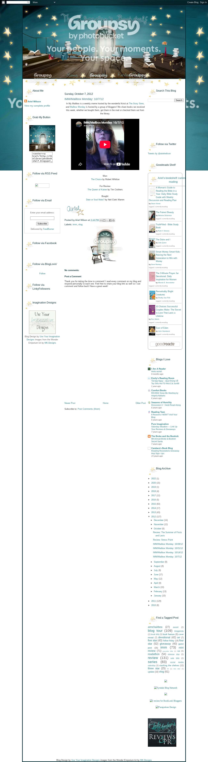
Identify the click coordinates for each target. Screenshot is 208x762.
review (153, 658)
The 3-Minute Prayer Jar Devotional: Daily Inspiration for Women (167, 276)
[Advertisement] (40, 367)
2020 (153, 483)
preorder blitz (168, 651)
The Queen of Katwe (97, 189)
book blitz (155, 634)
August (157, 566)
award (175, 627)
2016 (153, 499)
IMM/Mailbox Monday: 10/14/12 (168, 552)
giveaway (165, 643)
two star (177, 669)
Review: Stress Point (163, 540)
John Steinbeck (164, 331)
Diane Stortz (155, 203)
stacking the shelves (169, 665)
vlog (80, 224)
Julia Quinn (162, 243)
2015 (153, 504)
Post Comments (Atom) (89, 409)
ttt (168, 669)
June (156, 574)
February (158, 591)
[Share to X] (107, 220)
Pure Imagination (160, 424)
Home (105, 403)
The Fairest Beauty (165, 212)
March (157, 587)
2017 (153, 495)
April (156, 583)
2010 (153, 605)
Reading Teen (158, 412)
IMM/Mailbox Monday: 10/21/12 (168, 548)
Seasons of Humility (161, 402)
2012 (153, 516)
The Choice (96, 179)
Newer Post (70, 403)
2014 (153, 508)
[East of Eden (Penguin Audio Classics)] (153, 335)
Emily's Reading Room (162, 378)
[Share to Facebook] (110, 220)
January (158, 595)
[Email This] (101, 220)
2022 (153, 478)
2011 (153, 601)
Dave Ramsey (156, 264)
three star (154, 668)
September (159, 562)
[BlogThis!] (104, 220)
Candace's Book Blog (162, 448)
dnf (178, 637)
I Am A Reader (158, 369)
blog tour (155, 630)
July (156, 570)
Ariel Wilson (34, 101)
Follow (42, 273)
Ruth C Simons (163, 231)
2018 (153, 491)
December (159, 520)
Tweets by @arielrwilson (159, 153)
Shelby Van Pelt (164, 298)
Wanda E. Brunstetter (166, 282)
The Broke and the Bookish (165, 436)
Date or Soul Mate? (95, 199)
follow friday (168, 640)
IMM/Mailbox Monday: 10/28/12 (168, 544)
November (159, 524)
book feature (169, 634)
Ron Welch (155, 319)
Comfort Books (158, 390)
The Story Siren (136, 103)
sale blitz (175, 658)
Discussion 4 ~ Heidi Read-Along (166, 405)
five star (152, 640)
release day (174, 654)
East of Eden (162, 328)
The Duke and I (163, 239)
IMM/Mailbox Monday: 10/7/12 (167, 556)
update (151, 672)
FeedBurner (48, 229)
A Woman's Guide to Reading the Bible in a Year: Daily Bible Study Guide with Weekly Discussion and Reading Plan (163, 194)
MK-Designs (50, 343)
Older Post (141, 403)
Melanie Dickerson (165, 215)
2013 (153, 512)
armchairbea (155, 627)
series (152, 662)
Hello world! (156, 371)
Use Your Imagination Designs (85, 760)
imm (75, 224)
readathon (154, 654)
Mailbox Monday (77, 107)
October (158, 528)
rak (178, 651)
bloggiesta (179, 631)
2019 (153, 487)
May (156, 579)
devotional (164, 637)
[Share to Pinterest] (113, 220)
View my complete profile (37, 105)
